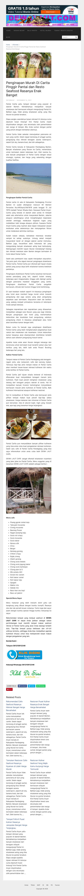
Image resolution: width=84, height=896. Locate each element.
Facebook (23, 686)
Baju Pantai (32, 30)
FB (51, 885)
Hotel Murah (45, 30)
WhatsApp (41, 686)
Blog (8, 37)
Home (8, 30)
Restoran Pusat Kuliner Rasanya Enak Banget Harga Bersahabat (40, 704)
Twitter (32, 686)
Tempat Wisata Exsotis (63, 30)
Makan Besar (19, 30)
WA (47, 885)
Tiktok (33, 885)
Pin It (10, 689)
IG (43, 885)
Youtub (57, 885)
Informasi (15, 44)
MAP (38, 885)
